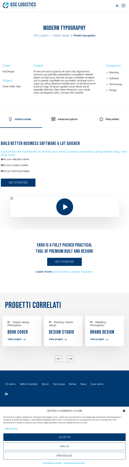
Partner (72, 384)
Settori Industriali (29, 384)
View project (14, 339)
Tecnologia (59, 384)
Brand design (102, 332)
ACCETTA (64, 437)
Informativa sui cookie (52, 463)
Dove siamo (97, 384)
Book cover (18, 332)
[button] (124, 411)
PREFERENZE (64, 455)
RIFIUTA (64, 446)
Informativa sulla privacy (74, 463)
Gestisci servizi (11, 428)
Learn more (44, 271)
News (83, 384)
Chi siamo (10, 384)
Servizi (45, 384)
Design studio (61, 332)
